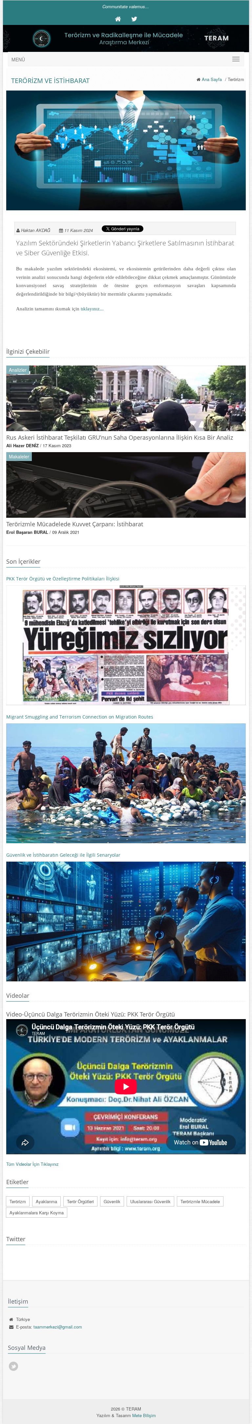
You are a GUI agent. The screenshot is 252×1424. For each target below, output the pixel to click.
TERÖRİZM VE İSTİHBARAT (50, 80)
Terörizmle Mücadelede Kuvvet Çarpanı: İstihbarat (74, 524)
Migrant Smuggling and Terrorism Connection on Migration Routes (79, 717)
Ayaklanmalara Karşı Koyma (37, 1212)
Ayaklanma (46, 1201)
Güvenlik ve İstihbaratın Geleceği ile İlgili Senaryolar (63, 855)
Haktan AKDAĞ (35, 230)
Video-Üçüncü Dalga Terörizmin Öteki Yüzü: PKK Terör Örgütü (90, 1014)
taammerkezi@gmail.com (57, 1327)
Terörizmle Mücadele (200, 1201)
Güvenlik (112, 1201)
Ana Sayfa (212, 79)
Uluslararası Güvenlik (150, 1201)
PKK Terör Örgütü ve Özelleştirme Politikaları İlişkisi (62, 579)
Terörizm (18, 1201)
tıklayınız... (92, 308)
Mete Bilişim (144, 1415)
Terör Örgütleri (80, 1201)
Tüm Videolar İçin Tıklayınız (32, 1164)
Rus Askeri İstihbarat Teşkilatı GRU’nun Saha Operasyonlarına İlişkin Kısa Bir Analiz (119, 437)
